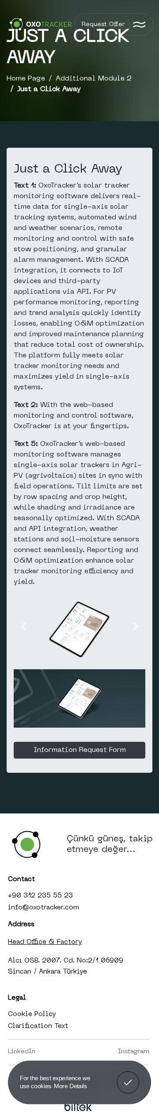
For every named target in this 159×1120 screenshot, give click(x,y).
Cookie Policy (32, 1014)
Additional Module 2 (94, 78)
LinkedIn (21, 1052)
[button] (24, 627)
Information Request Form (80, 750)
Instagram (133, 1052)
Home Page (26, 78)
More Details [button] (70, 1085)
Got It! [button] (127, 1076)
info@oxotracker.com (43, 908)
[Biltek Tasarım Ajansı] (78, 1106)
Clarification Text (38, 1026)
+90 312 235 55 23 (40, 896)
